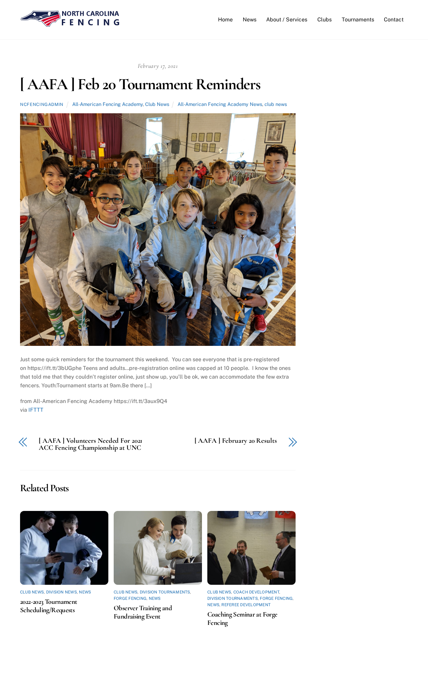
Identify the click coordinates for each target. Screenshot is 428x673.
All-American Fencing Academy (107, 104)
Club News (157, 104)
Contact (394, 19)
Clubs (324, 19)
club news (275, 104)
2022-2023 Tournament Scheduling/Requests (48, 605)
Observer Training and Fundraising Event (143, 612)
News (249, 19)
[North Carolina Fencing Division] (70, 24)
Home (225, 19)
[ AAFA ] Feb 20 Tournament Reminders (140, 84)
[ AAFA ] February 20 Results (236, 440)
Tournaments (358, 19)
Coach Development (256, 592)
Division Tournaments (165, 592)
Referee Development (246, 604)
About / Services (286, 19)
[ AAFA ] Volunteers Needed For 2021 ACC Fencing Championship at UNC (90, 444)
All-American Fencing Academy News (220, 104)
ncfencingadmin (42, 104)
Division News (61, 592)
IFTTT (35, 410)
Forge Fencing (130, 598)
